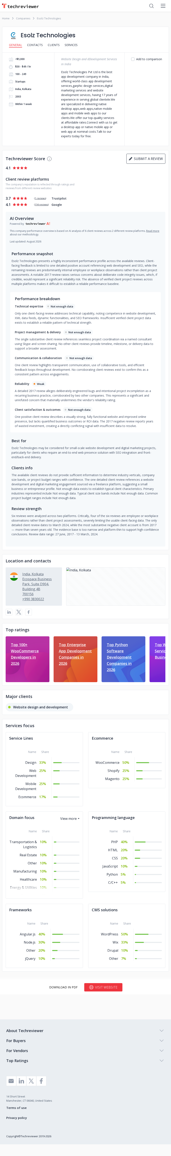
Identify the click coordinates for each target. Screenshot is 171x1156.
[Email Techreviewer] (11, 1081)
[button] (115, 586)
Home (6, 18)
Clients (54, 45)
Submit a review (147, 158)
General (15, 45)
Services (71, 45)
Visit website (106, 987)
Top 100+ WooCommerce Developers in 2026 (25, 654)
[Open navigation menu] (163, 6)
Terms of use (16, 1108)
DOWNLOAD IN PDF (63, 987)
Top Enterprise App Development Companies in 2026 (75, 654)
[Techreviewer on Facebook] (41, 1081)
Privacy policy (16, 1118)
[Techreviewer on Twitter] (31, 1081)
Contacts (35, 45)
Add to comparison (149, 59)
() (40, 198)
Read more (152, 231)
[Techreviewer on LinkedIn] (21, 1081)
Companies (23, 18)
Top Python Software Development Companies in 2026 (119, 657)
